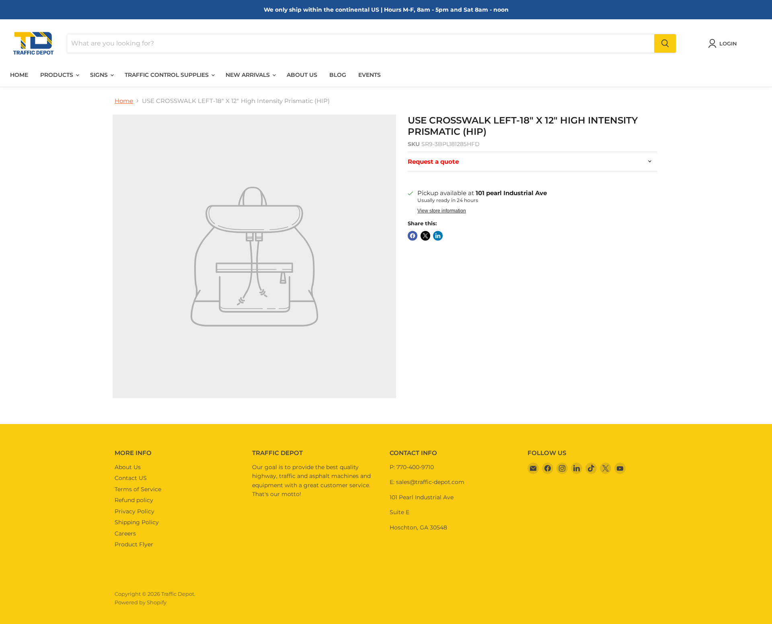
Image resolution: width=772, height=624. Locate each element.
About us (302, 74)
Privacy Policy (134, 511)
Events (369, 74)
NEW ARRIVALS (248, 74)
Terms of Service (138, 489)
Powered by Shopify (140, 602)
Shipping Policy (137, 522)
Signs (99, 74)
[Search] (665, 43)
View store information (441, 211)
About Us (128, 467)
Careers (125, 533)
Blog (337, 74)
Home (19, 74)
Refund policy (134, 500)
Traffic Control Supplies (167, 74)
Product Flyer (134, 544)
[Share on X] (425, 236)
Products (57, 74)
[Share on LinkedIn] (438, 236)
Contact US (131, 478)
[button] (724, 43)
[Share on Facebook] (412, 236)
